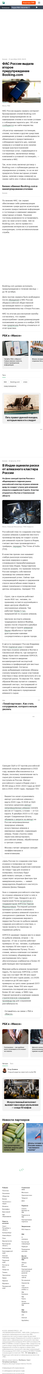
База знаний (6, 1212)
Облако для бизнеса (24, 1264)
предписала (12, 324)
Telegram (25, 1198)
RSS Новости (26, 1229)
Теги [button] (4, 375)
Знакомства (25, 1283)
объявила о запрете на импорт (19, 819)
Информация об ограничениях (13, 1367)
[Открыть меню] (39, 2)
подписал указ (15, 646)
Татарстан (5, 1269)
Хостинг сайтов (24, 1276)
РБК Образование (6, 1215)
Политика (5, 1190)
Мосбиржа (22, 1360)
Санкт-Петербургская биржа (16, 1361)
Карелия (5, 1281)
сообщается (8, 124)
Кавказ (4, 1278)
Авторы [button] (5, 1063)
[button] (15, 355)
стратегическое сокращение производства (16, 999)
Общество (5, 1196)
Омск (4, 1238)
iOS (23, 1315)
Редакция (25, 1246)
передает (17, 545)
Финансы (5, 1206)
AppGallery (25, 1320)
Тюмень (4, 1272)
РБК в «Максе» (12, 335)
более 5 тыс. (20, 610)
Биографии (6, 1209)
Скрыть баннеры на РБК (25, 1210)
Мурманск (5, 1283)
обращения (13, 299)
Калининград (6, 1248)
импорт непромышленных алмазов (18, 806)
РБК (3, 700)
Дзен (23, 1201)
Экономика (6, 1193)
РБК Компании (25, 1293)
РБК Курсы (24, 1298)
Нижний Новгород (5, 1256)
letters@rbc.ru (32, 1352)
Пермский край (5, 1261)
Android (24, 1317)
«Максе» (9, 1013)
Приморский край (6, 1287)
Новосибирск (6, 1235)
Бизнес (4, 59)
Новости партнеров (15, 1120)
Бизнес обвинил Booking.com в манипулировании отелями (19, 187)
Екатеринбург (6, 1232)
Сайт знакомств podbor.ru (25, 1287)
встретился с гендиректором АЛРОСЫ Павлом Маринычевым (18, 903)
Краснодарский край (7, 1252)
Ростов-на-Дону (5, 1266)
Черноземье (6, 1275)
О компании (25, 1238)
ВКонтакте (25, 1192)
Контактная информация (25, 1243)
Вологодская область (6, 1244)
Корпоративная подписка (26, 1220)
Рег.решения (25, 1280)
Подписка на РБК (26, 1216)
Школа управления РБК (25, 1303)
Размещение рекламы (25, 1250)
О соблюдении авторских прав (13, 1370)
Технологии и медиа (6, 1202)
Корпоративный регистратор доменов (25, 1271)
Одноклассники (26, 1195)
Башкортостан (7, 1241)
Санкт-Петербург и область (6, 1228)
